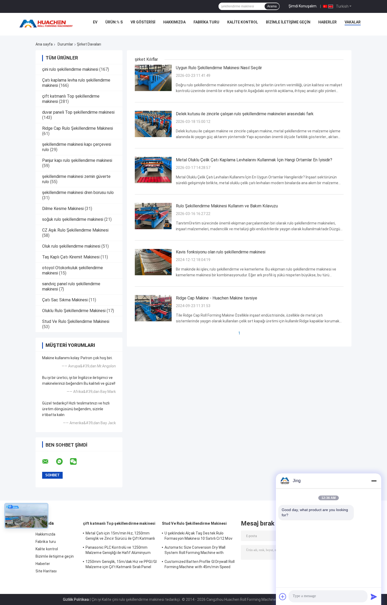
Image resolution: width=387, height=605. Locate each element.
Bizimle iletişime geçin (288, 22)
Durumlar (65, 44)
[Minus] (374, 481)
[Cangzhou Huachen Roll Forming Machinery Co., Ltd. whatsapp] (62, 462)
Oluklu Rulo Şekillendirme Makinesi (74, 310)
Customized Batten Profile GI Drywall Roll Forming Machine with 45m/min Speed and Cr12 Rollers (200, 565)
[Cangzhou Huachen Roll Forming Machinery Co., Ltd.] (47, 23)
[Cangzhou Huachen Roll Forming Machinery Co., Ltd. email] (48, 462)
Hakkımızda (174, 22)
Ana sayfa (44, 44)
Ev (95, 22)
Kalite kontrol (242, 22)
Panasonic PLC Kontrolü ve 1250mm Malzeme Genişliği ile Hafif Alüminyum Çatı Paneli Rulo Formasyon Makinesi (118, 550)
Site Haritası (46, 571)
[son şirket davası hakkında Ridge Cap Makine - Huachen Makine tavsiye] (153, 308)
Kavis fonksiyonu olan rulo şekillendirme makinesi (220, 251)
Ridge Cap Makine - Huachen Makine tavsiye (216, 298)
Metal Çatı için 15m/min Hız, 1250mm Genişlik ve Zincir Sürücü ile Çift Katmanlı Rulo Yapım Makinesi (120, 536)
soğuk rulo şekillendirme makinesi (72, 219)
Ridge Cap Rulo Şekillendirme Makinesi (77, 128)
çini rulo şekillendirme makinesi (70, 69)
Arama (272, 6)
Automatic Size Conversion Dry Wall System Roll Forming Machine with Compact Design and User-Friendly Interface (195, 550)
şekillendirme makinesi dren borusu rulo (78, 192)
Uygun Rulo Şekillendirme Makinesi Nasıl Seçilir (219, 67)
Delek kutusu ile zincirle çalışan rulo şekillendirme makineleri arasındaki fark (245, 113)
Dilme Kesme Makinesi (63, 208)
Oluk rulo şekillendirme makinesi (71, 246)
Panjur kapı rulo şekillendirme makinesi (77, 160)
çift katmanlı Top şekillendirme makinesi (119, 523)
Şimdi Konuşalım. (303, 6)
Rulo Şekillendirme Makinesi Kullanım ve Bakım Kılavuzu (227, 205)
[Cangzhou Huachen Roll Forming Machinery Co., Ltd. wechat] (76, 462)
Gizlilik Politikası (76, 599)
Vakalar (353, 22)
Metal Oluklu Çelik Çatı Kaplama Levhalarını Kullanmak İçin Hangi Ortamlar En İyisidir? (254, 159)
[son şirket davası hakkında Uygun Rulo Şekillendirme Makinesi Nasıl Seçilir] (153, 78)
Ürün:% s (114, 22)
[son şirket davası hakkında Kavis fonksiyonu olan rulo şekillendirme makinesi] (153, 262)
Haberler (327, 22)
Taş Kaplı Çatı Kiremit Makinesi (71, 256)
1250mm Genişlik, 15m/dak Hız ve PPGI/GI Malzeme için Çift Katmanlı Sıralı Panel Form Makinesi (121, 565)
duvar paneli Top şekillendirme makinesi (78, 112)
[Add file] (282, 596)
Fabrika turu (206, 22)
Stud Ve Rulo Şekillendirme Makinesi (75, 321)
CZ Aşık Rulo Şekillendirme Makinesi (75, 230)
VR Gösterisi (143, 22)
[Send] (374, 596)
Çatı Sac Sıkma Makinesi (65, 299)
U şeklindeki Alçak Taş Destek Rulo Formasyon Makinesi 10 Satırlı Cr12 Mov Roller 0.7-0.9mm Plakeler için (198, 536)
